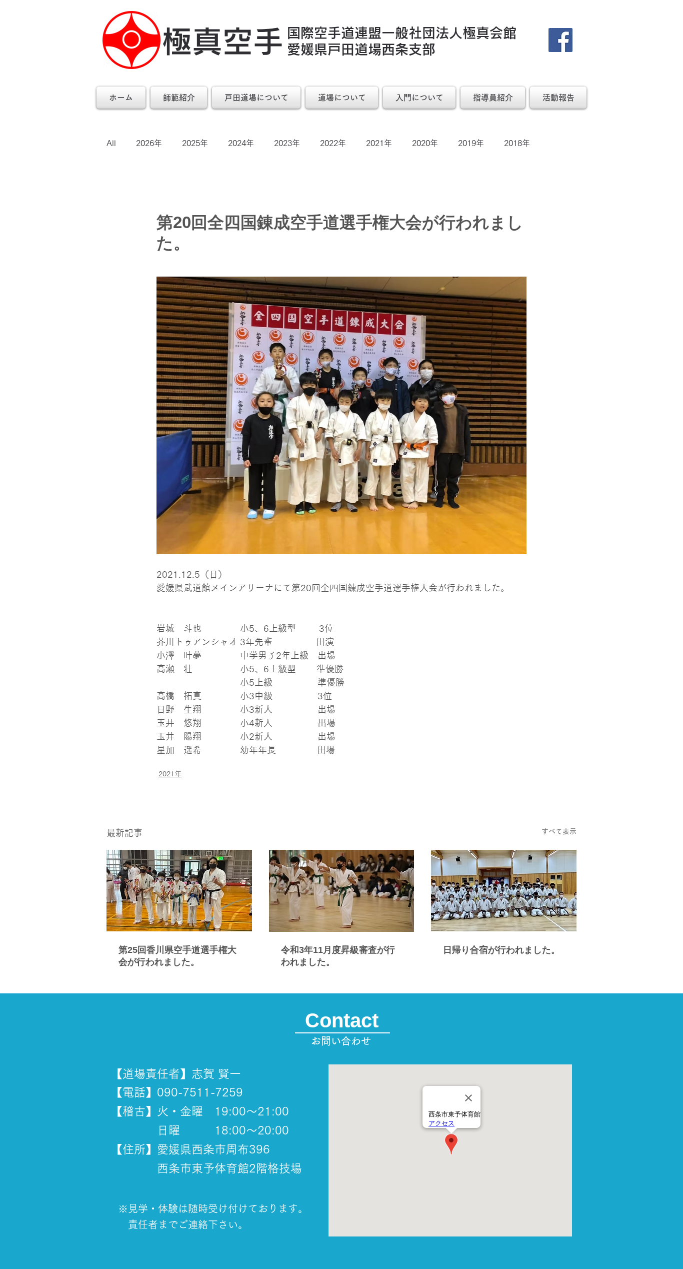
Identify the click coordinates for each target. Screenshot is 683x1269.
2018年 (517, 143)
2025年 (195, 143)
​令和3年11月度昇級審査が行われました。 (338, 956)
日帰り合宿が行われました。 (501, 950)
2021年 (379, 143)
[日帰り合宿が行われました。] (503, 890)
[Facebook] (560, 40)
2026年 (149, 143)
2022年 (333, 143)
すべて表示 (559, 831)
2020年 (425, 143)
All (111, 143)
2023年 (287, 143)
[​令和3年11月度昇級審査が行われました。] (341, 891)
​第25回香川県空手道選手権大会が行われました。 (177, 956)
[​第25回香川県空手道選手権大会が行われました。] (179, 890)
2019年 (471, 143)
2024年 (241, 143)
